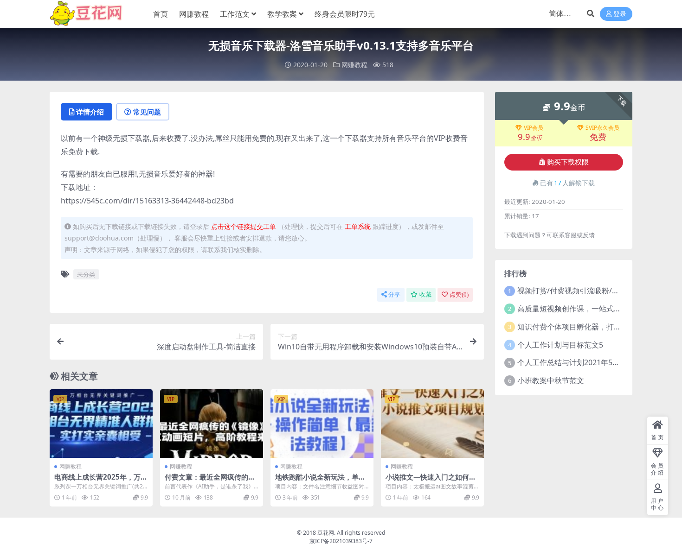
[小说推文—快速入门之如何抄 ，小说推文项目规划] (432, 423)
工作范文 (235, 14)
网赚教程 (194, 14)
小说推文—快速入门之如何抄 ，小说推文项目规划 (431, 481)
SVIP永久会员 (602, 128)
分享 (394, 294)
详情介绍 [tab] (90, 111)
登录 (619, 14)
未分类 (86, 274)
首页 (160, 14)
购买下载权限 (568, 162)
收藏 (425, 294)
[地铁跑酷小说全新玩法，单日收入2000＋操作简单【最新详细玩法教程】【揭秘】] (321, 423)
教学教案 (282, 14)
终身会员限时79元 (345, 14)
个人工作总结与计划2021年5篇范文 (576, 362)
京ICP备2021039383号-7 (341, 541)
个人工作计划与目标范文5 (560, 345)
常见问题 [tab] (147, 111)
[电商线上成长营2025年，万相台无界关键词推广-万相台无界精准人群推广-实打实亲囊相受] (101, 423)
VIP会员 (533, 128)
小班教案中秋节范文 (550, 380)
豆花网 (325, 533)
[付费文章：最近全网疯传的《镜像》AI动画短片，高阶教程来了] (211, 423)
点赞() (459, 294)
